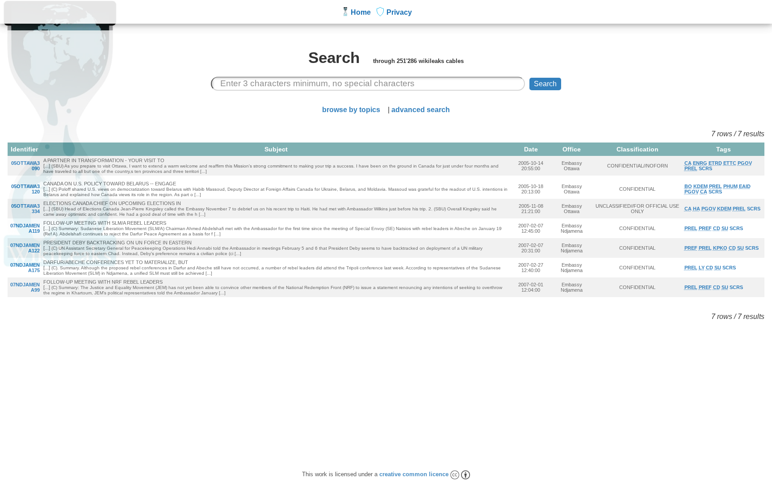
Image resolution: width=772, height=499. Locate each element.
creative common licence (414, 474)
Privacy (399, 12)
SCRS (705, 168)
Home (361, 12)
